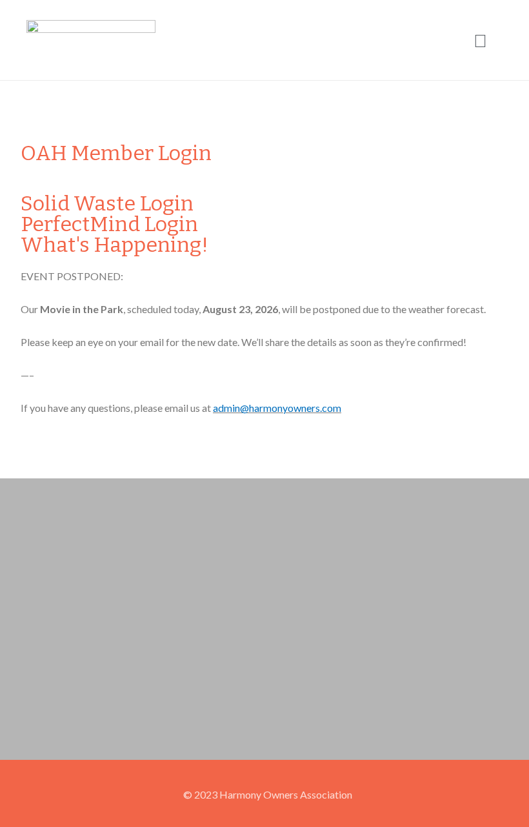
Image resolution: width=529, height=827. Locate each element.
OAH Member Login (116, 153)
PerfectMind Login (109, 224)
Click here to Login (62, 184)
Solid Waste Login (107, 203)
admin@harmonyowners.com (277, 408)
